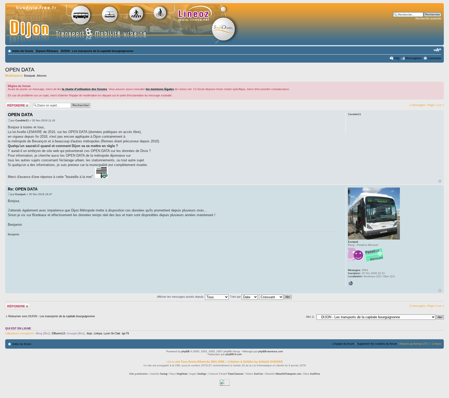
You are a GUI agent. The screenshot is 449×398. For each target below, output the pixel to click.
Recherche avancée (428, 18)
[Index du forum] (125, 24)
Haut (439, 181)
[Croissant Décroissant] (275, 296)
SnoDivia (315, 373)
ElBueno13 (58, 333)
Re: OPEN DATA (23, 189)
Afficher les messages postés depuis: (181, 296)
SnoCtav (258, 373)
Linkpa (98, 333)
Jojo (89, 333)
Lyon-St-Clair (112, 333)
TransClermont (235, 373)
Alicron (42, 75)
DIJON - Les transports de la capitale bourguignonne (97, 50)
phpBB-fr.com (234, 354)
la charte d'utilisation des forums (84, 89)
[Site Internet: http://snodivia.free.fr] (350, 283)
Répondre (11, 103)
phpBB (185, 351)
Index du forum (22, 50)
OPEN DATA (19, 69)
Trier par (236, 296)
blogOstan (182, 373)
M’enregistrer (413, 58)
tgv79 (125, 333)
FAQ (397, 58)
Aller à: (310, 316)
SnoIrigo (201, 373)
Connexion (434, 58)
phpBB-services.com (270, 351)
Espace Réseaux (47, 50)
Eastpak (29, 75)
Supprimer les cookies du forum (377, 343)
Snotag (163, 373)
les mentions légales (160, 89)
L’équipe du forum (343, 343)
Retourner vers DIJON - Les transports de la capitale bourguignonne (51, 316)
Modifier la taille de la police (437, 50)
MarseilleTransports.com (288, 373)
